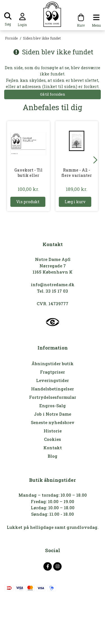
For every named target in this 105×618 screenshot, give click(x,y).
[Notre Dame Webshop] (52, 14)
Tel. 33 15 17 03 (52, 291)
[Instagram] (57, 566)
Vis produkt (27, 201)
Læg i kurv (75, 201)
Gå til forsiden (52, 94)
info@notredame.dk (52, 284)
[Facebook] (47, 566)
